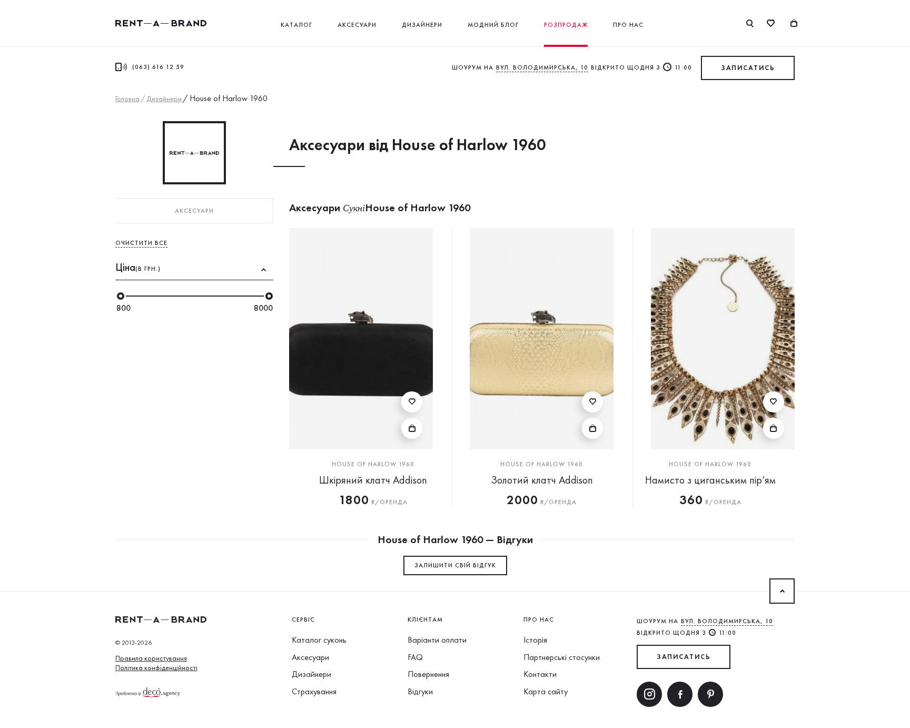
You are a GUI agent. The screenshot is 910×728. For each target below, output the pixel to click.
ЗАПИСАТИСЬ (748, 67)
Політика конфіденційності (156, 667)
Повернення (428, 674)
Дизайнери (422, 25)
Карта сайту (545, 691)
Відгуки (420, 691)
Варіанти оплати (437, 639)
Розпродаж (566, 25)
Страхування (314, 691)
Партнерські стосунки (561, 657)
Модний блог (493, 25)
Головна (127, 98)
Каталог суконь (319, 639)
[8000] (269, 296)
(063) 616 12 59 (158, 67)
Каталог (296, 25)
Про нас (628, 25)
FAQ (415, 657)
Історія (535, 639)
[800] (120, 296)
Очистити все (141, 243)
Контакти (540, 674)
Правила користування (151, 658)
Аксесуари (357, 25)
